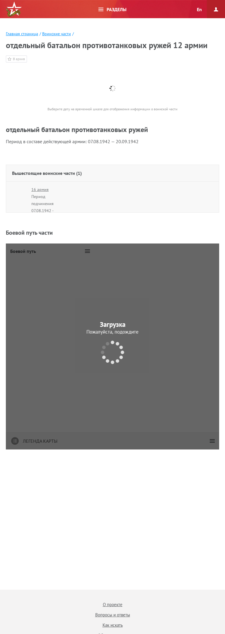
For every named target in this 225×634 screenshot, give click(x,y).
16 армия (40, 189)
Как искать (113, 625)
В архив (19, 59)
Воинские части (56, 33)
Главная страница (22, 33)
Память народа (14, 9)
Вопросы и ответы (112, 615)
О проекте (112, 604)
